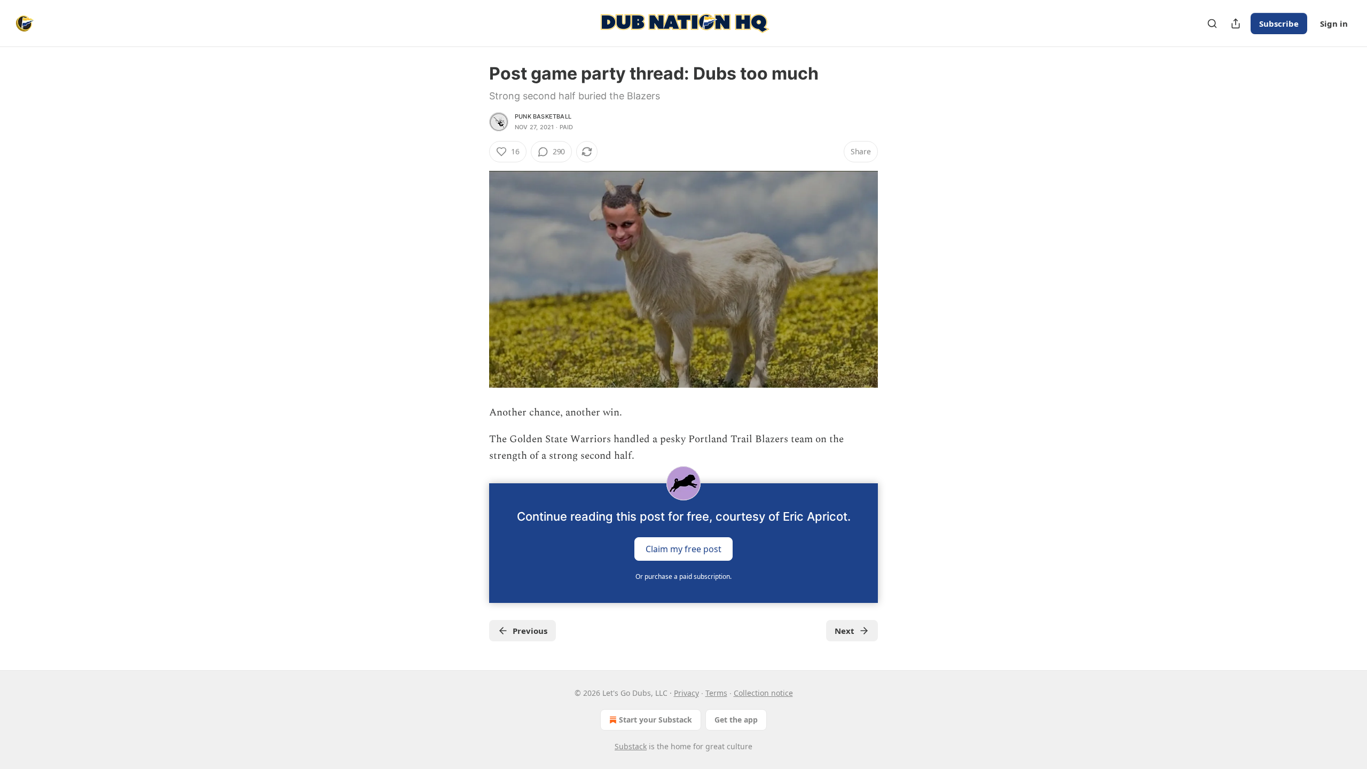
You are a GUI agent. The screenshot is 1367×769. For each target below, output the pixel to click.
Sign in (1334, 23)
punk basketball (543, 116)
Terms (716, 693)
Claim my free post (683, 549)
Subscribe (1279, 23)
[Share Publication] (1235, 23)
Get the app (736, 720)
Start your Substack (655, 720)
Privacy (686, 693)
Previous (530, 630)
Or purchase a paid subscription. (683, 576)
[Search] (1212, 23)
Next (844, 630)
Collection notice (763, 693)
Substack (631, 746)
